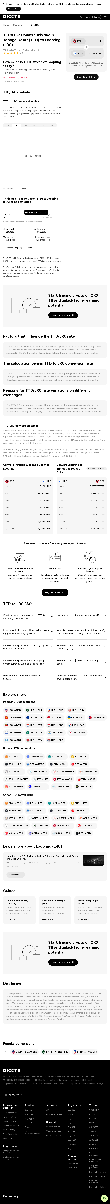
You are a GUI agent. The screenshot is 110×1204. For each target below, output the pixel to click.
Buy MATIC (72, 1123)
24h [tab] (16, 125)
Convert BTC (73, 1168)
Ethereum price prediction (96, 1160)
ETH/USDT (94, 1118)
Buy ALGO (72, 1140)
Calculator (18, 25)
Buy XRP (71, 1131)
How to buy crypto (97, 1172)
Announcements (53, 1135)
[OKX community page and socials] (23, 1196)
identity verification (60, 575)
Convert (28, 1123)
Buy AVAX (72, 1144)
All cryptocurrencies (32, 1132)
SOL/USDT (94, 1127)
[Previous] (6, 1052)
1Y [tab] (43, 125)
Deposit (28, 1110)
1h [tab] (8, 125)
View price (47, 919)
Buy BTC (71, 1114)
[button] (81, 17)
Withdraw (29, 1114)
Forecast (82, 919)
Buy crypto (29, 1118)
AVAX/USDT (94, 1144)
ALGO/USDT (94, 1140)
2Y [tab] (52, 125)
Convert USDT (74, 1163)
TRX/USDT (94, 1131)
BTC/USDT (94, 1114)
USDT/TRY (94, 1110)
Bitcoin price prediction (94, 1154)
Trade (27, 1127)
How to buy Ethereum (94, 1182)
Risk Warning (68, 1016)
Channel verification (55, 1131)
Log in (88, 17)
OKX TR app (8, 1138)
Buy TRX (71, 1136)
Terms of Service (55, 1019)
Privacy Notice (9, 1117)
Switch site (13, 9)
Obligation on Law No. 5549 (11, 1152)
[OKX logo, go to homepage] (11, 17)
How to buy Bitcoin (97, 1176)
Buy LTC (71, 1148)
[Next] (104, 1052)
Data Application (10, 1134)
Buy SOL (71, 1127)
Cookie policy (9, 1130)
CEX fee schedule (54, 1114)
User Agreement (10, 1113)
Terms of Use (50, 1016)
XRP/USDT (93, 1136)
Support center (53, 1126)
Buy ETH (71, 1118)
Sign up (97, 17)
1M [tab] (34, 125)
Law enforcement (11, 1125)
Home (6, 25)
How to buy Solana (97, 1187)
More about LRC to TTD (96, 469)
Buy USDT (72, 1110)
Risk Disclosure (9, 1121)
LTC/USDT (93, 1148)
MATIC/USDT (95, 1123)
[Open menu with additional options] (105, 17)
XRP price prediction (93, 1167)
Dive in (9, 919)
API (47, 1110)
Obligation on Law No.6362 (11, 1158)
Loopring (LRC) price (23, 248)
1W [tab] (25, 125)
